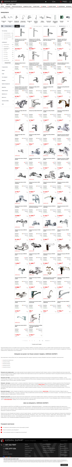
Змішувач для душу (10, 21)
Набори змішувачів (42, 21)
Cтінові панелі (36, 6)
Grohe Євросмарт (8, 399)
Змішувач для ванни (3, 21)
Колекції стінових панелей (48, 452)
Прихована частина (62, 21)
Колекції (22, 26)
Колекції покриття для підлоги (49, 450)
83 (39, 340)
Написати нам (6, 452)
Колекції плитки (46, 446)
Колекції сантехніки (47, 444)
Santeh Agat (45, 391)
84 (42, 340)
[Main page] (12, 440)
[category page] (4, 17)
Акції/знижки (62, 6)
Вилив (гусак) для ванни (48, 21)
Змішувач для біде (29, 21)
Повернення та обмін (64, 450)
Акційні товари (52, 6)
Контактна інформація (7, 453)
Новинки (44, 6)
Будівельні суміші (27, 6)
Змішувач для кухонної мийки (23, 21)
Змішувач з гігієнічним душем (36, 22)
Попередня (25, 340)
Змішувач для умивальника (16, 21)
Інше (68, 21)
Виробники (68, 6)
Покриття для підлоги (17, 6)
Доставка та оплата (64, 448)
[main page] (9, 2)
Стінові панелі (28, 452)
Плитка (2, 6)
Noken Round (42, 384)
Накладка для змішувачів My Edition (55, 22)
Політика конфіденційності (64, 455)
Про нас (62, 444)
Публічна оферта (63, 452)
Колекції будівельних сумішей (49, 448)
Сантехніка (7, 6)
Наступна (47, 340)
